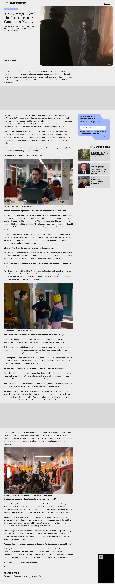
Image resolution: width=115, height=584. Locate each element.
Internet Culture (21, 576)
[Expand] (99, 556)
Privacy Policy (96, 133)
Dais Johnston (11, 61)
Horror (34, 576)
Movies (7, 576)
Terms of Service (86, 133)
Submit (101, 137)
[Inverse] (18, 3)
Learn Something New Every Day (89, 117)
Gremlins (30, 124)
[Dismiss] (112, 556)
